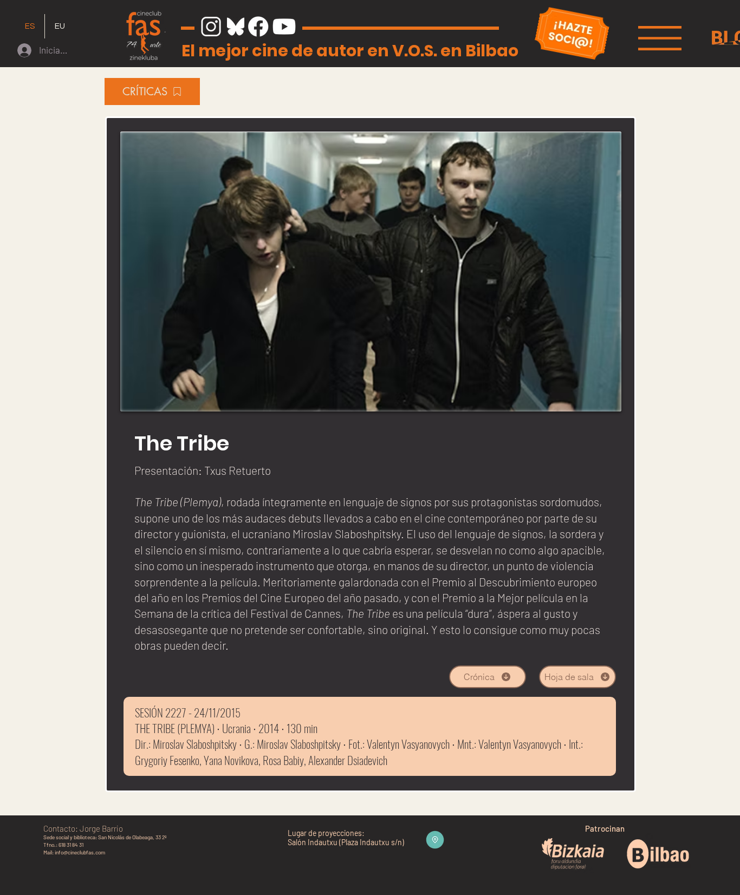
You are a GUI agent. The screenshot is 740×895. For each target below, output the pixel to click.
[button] (659, 38)
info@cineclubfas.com (80, 852)
